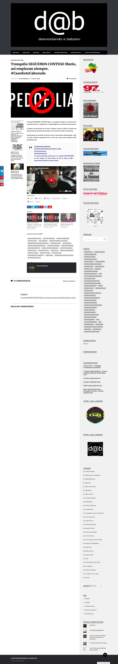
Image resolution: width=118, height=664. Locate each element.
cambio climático (100, 251)
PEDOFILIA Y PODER (33, 252)
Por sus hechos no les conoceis (93, 539)
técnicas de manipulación (91, 331)
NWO (100, 321)
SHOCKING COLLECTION (92, 562)
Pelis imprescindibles (91, 532)
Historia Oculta (89, 288)
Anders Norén (20, 660)
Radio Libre (87, 329)
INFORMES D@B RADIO (61, 52)
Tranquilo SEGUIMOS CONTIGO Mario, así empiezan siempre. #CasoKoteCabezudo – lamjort (48, 298)
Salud (86, 558)
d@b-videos (46, 52)
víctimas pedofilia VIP (34, 257)
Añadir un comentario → (69, 281)
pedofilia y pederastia (67, 250)
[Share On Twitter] (33, 207)
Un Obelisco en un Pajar (91, 573)
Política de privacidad (92, 52)
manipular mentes (89, 309)
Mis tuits (85, 343)
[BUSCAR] (104, 239)
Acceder (87, 602)
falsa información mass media (93, 276)
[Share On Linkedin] (37, 207)
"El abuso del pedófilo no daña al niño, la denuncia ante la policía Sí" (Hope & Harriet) (51, 224)
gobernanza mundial (90, 285)
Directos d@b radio (90, 505)
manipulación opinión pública (36, 245)
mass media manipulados (91, 314)
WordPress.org (89, 613)
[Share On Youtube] (50, 207)
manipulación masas (90, 300)
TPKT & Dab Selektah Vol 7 (92, 386)
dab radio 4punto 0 (90, 498)
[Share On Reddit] (46, 207)
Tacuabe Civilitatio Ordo (91, 382)
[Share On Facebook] (29, 207)
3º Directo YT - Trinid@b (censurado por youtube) (92, 366)
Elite (100, 273)
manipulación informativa (92, 297)
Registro (87, 598)
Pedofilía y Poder (45, 252)
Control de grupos (89, 256)
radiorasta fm (97, 329)
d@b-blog (36, 52)
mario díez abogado (67, 245)
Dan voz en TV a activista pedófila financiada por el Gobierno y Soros (67, 224)
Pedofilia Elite (32, 250)
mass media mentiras (34, 248)
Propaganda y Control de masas (64, 255)
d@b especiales (76, 52)
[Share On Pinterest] (41, 207)
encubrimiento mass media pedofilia (38, 243)
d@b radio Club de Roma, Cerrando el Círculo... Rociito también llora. (93, 391)
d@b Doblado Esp (90, 479)
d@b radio (88, 482)
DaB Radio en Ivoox (91, 362)
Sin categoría (88, 566)
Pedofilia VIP (54, 250)
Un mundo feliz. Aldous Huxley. (98, 643)
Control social (32, 240)
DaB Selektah (89, 501)
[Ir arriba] (105, 655)
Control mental (89, 261)
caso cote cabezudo (49, 238)
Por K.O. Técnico (89, 536)
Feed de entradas (90, 606)
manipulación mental (90, 302)
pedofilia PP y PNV (44, 250)
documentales (89, 509)
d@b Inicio (16, 52)
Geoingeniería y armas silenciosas (94, 513)
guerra (100, 285)
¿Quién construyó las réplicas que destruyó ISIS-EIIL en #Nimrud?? (98, 637)
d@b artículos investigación (92, 475)
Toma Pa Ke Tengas (90, 570)
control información (63, 238)
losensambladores (24, 78)
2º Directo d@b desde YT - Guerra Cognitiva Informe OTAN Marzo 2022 (95, 373)
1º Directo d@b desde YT (91, 378)
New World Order (89, 319)
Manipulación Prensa (54, 245)
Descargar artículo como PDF (35, 233)
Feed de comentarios (91, 610)
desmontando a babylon (26, 658)
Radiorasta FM (89, 551)
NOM (97, 319)
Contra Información (90, 254)
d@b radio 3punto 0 (90, 486)
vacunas (87, 577)
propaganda (49, 255)
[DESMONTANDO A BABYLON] (59, 46)
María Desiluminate (89, 312)
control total (88, 268)
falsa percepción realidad (91, 280)
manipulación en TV (90, 295)
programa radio (89, 324)
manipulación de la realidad (92, 293)
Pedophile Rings (56, 252)
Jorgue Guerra (89, 520)
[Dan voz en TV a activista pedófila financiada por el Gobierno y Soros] (68, 217)
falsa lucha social (89, 278)
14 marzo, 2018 (35, 78)
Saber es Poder (89, 555)
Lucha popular (67, 243)
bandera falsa (88, 251)
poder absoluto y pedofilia (36, 255)
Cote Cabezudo (43, 240)
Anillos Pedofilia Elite (34, 238)
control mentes (100, 261)
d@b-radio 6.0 (89, 494)
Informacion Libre (17, 60)
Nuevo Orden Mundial (90, 321)
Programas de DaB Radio (92, 543)
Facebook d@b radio (90, 351)
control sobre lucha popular (92, 264)
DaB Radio (98, 268)
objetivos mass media (66, 248)
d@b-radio (26, 52)
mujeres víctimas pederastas (50, 248)
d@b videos (88, 490)
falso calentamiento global (92, 283)
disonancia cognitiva (90, 273)
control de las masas (90, 259)
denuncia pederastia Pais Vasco (58, 240)
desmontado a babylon (90, 271)
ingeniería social (56, 243)
